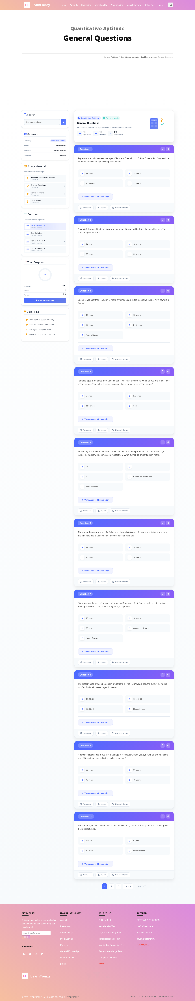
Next (127, 886)
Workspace (87, 208)
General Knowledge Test (110, 951)
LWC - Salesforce (145, 926)
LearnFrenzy (72, 997)
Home (63, 5)
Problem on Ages (148, 57)
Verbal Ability (101, 5)
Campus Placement (108, 957)
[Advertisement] (97, 78)
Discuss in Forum (121, 208)
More (161, 5)
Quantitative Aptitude (130, 57)
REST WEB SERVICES (148, 920)
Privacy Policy (165, 997)
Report (103, 208)
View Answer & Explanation (96, 197)
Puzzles (64, 945)
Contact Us (137, 997)
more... (102, 963)
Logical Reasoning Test (110, 932)
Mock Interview (134, 5)
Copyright (150, 997)
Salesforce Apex (144, 932)
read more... (143, 945)
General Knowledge (69, 951)
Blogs (63, 964)
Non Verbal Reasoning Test (111, 945)
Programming (116, 5)
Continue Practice (46, 300)
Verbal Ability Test (107, 926)
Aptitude (74, 5)
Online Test (149, 5)
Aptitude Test (105, 920)
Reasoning (86, 5)
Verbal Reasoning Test (109, 939)
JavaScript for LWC (146, 939)
